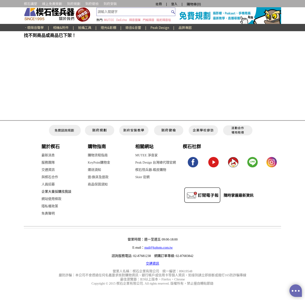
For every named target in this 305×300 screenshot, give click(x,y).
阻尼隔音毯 (163, 20)
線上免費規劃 (52, 3)
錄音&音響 (133, 27)
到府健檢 (92, 3)
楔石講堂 (30, 3)
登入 (174, 4)
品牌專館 (185, 27)
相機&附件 (61, 27)
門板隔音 (148, 20)
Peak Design (159, 27)
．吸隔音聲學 (34, 27)
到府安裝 (110, 3)
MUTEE (109, 20)
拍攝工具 (84, 27)
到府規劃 (73, 3)
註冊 (159, 4)
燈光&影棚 (108, 27)
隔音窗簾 (135, 20)
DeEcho (121, 20)
